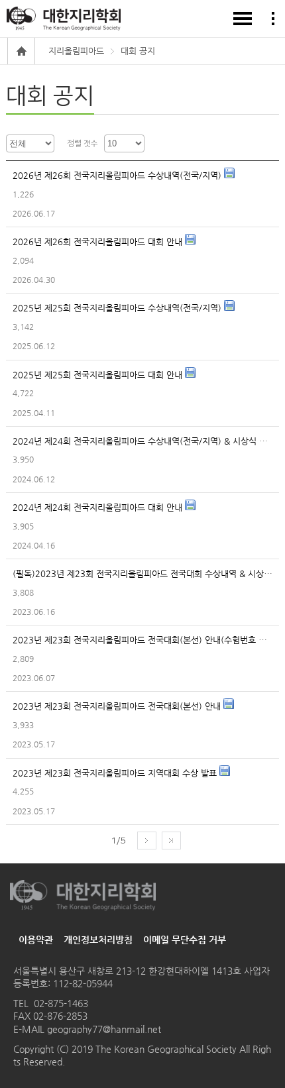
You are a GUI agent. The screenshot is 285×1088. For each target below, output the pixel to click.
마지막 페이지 (171, 840)
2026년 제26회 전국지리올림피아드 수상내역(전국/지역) (118, 175)
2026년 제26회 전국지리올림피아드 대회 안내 (99, 241)
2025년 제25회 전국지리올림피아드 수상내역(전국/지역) (118, 308)
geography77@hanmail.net (102, 1029)
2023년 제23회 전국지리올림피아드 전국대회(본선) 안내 (118, 706)
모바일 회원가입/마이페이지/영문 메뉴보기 (273, 18)
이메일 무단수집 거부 (184, 939)
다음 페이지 (146, 840)
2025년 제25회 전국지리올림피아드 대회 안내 (99, 375)
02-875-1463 (61, 1003)
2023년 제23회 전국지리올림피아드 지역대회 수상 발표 (116, 773)
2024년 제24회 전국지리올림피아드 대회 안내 (99, 507)
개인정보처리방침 (98, 939)
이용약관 (36, 939)
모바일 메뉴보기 (242, 18)
